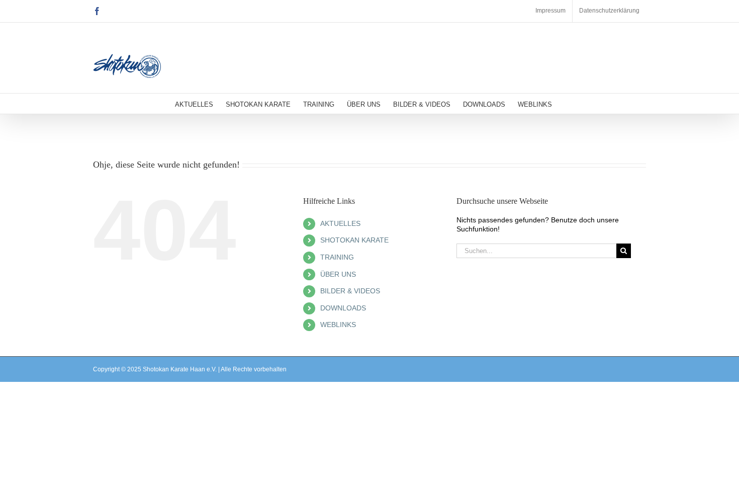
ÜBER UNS (338, 274)
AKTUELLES (340, 223)
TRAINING (337, 257)
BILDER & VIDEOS (350, 291)
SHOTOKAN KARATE (354, 240)
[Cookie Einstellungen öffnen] (22, 468)
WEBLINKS (338, 324)
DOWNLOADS (343, 308)
